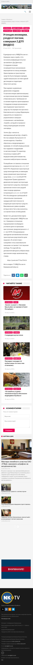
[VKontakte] (6, 609)
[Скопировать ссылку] (26, 275)
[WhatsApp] (22, 275)
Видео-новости (17, 28)
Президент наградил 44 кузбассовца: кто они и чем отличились (14, 363)
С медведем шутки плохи (14, 335)
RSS (2, 660)
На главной (16, 30)
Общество (25, 30)
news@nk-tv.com (9, 646)
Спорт (16, 302)
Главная (3, 19)
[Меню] (30, 11)
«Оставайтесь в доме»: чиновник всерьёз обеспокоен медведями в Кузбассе (16, 394)
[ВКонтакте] (13, 275)
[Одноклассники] (9, 609)
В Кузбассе (9, 19)
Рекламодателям (5, 618)
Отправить (8, 430)
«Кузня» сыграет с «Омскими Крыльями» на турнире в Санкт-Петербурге (16, 307)
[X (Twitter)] (2, 609)
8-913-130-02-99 (16, 641)
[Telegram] (17, 275)
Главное (26, 28)
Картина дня (7, 30)
